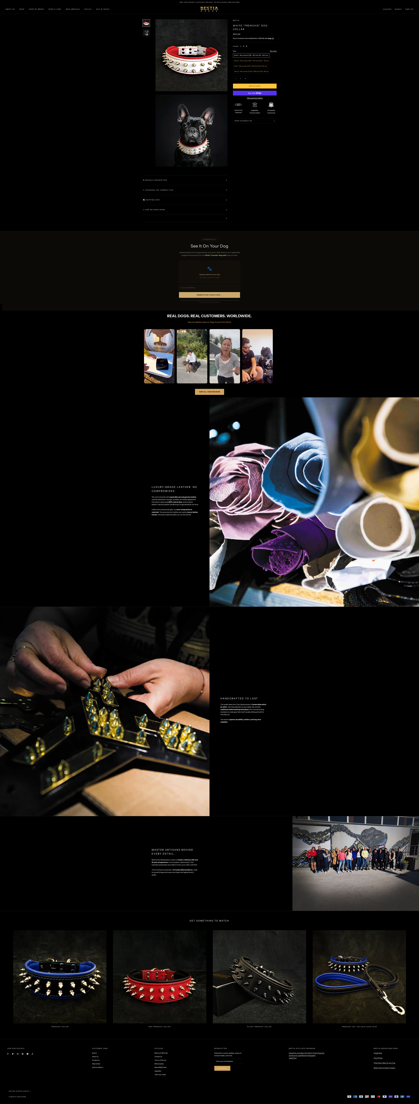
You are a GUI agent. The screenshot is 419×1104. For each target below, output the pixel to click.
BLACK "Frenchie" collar (259, 1026)
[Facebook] (240, 46)
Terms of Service (160, 1060)
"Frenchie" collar (60, 1026)
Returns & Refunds (161, 1053)
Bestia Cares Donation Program (384, 1068)
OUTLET (88, 9)
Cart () (409, 9)
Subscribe (222, 1068)
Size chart (273, 51)
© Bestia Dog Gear (17, 1097)
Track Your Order (160, 1075)
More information (243, 121)
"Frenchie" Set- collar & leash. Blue (359, 1026)
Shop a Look (55, 9)
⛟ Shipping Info (151, 200)
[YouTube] (27, 1054)
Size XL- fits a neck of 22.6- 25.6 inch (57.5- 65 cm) (251, 71)
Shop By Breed (36, 9)
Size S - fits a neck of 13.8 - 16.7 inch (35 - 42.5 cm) (251, 55)
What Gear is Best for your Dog (384, 1063)
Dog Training (378, 1058)
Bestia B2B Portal (160, 1067)
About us (10, 9)
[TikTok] (32, 1054)
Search (398, 9)
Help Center (96, 1064)
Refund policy (159, 1064)
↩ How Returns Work (154, 210)
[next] (412, 977)
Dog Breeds (378, 1053)
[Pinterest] (246, 46)
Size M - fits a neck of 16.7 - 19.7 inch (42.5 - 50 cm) (251, 61)
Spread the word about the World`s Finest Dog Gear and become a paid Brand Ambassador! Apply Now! (306, 1055)
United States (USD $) (19, 1091)
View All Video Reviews (209, 392)
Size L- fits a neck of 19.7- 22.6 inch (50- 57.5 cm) (250, 66)
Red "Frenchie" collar (159, 1026)
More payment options (255, 98)
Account (387, 9)
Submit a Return (97, 1067)
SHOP (21, 9)
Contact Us (96, 1060)
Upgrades (158, 1071)
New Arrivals (73, 9)
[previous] (6, 977)
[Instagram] (17, 1054)
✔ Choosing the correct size (158, 190)
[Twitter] (243, 46)
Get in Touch (103, 9)
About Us (95, 1057)
